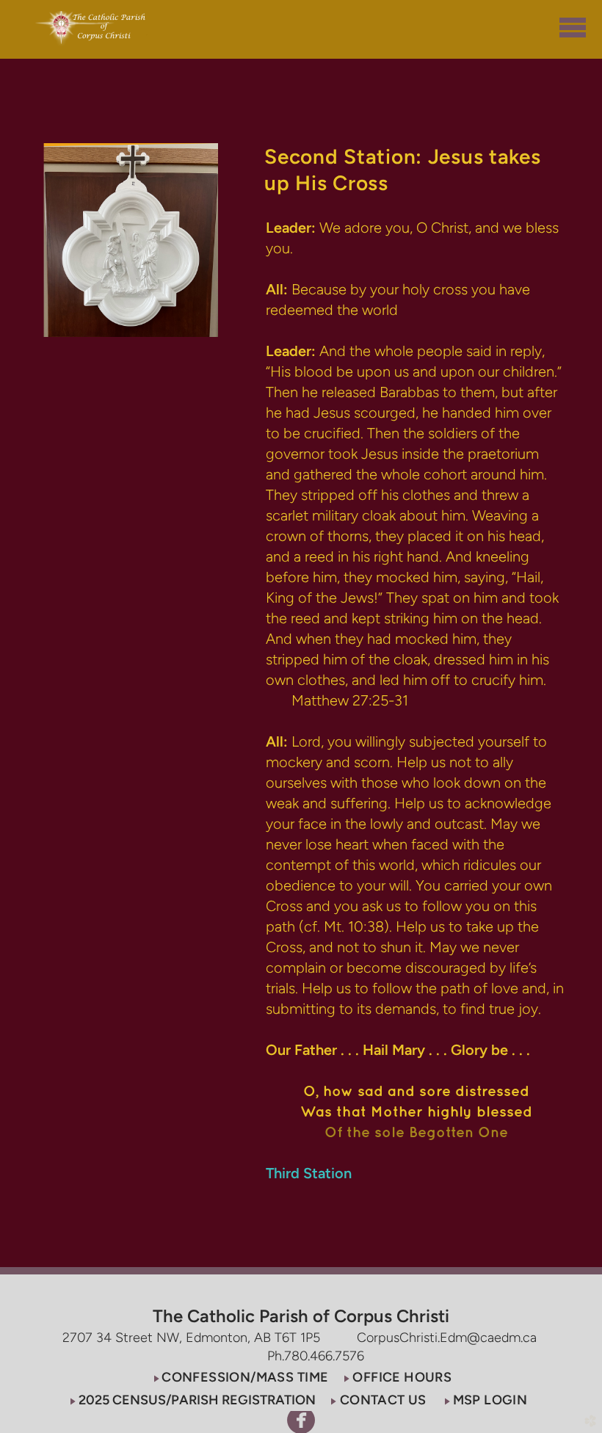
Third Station (309, 1173)
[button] (240, 1376)
